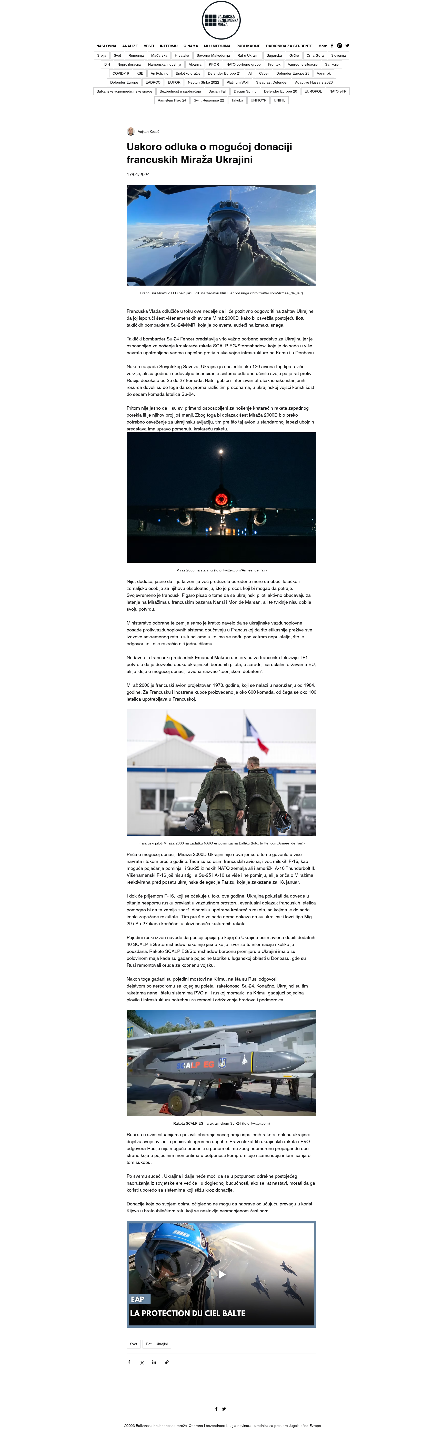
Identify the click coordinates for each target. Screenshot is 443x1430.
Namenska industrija (164, 64)
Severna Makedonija (213, 55)
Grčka (294, 55)
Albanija (195, 64)
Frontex (274, 64)
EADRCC (153, 82)
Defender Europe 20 (280, 91)
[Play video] (221, 1274)
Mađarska (159, 55)
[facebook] (332, 45)
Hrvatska (182, 55)
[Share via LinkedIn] (154, 1362)
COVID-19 (121, 73)
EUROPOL (313, 91)
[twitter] (347, 45)
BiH (107, 64)
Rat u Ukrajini (248, 55)
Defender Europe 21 (224, 73)
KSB (139, 73)
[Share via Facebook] (129, 1362)
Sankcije (332, 64)
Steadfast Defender (272, 82)
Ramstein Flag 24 (172, 100)
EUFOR (174, 82)
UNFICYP (258, 100)
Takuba (237, 100)
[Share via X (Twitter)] (141, 1362)
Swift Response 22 (209, 100)
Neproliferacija (129, 64)
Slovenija (338, 55)
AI (250, 73)
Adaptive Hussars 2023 (314, 82)
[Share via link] (166, 1362)
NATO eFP (337, 91)
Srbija (101, 55)
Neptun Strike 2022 (203, 82)
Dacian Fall (217, 91)
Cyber (264, 73)
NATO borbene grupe (243, 64)
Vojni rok (324, 73)
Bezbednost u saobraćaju (180, 91)
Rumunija (136, 55)
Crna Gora (315, 55)
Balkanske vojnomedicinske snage (124, 91)
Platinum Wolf (238, 82)
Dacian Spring (245, 91)
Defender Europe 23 (292, 73)
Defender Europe (124, 82)
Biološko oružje (188, 73)
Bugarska (274, 55)
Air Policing (159, 73)
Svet (117, 55)
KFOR (214, 64)
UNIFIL (279, 100)
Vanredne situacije (303, 64)
